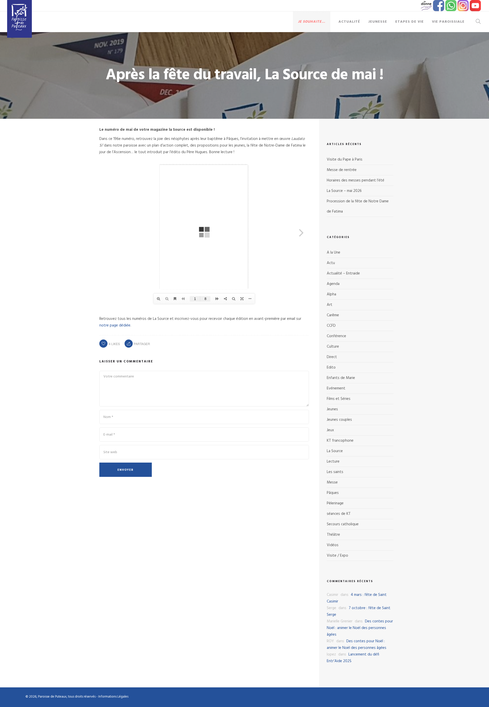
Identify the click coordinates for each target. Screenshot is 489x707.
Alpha (331, 294)
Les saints (335, 472)
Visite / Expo (337, 556)
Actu (331, 263)
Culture (333, 347)
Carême (333, 315)
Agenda (333, 284)
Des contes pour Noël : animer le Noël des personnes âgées (360, 628)
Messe (332, 482)
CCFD (331, 326)
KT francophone (340, 441)
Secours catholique (343, 524)
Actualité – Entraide (343, 273)
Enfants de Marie (341, 378)
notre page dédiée (114, 325)
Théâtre (333, 535)
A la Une (333, 253)
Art (329, 305)
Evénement (336, 388)
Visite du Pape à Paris (344, 159)
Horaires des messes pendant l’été (355, 180)
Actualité (349, 22)
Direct (332, 357)
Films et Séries (338, 399)
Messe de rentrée (342, 170)
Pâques (333, 493)
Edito (331, 367)
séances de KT (339, 514)
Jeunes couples (339, 420)
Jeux (330, 430)
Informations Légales (113, 696)
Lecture (333, 462)
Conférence (336, 336)
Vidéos (332, 545)
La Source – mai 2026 (344, 191)
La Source (335, 451)
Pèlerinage (335, 503)
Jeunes (332, 409)
